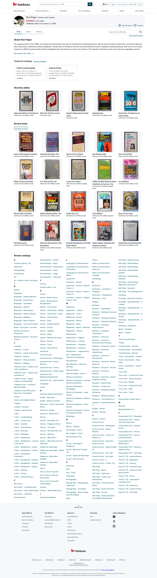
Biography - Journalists (23, 303)
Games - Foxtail (46, 327)
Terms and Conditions (107, 570)
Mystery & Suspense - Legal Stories (77, 393)
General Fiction (46, 355)
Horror (42, 468)
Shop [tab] (18, 32)
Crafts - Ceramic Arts (22, 420)
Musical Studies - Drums (75, 373)
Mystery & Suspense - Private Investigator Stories (77, 411)
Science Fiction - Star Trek (102, 453)
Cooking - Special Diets (23, 410)
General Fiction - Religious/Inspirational (49, 375)
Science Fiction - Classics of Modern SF (103, 436)
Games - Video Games (48, 348)
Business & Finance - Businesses (22, 332)
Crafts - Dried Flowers (22, 427)
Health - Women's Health (50, 401)
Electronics (18, 484)
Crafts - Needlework (22, 437)
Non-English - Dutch (74, 430)
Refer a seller (48, 526)
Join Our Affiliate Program (52, 520)
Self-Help (96, 466)
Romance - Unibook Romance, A (104, 403)
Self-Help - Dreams (99, 492)
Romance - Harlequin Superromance (100, 326)
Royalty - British (98, 408)
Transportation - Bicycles (128, 353)
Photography (71, 479)
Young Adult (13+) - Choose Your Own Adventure (129, 421)
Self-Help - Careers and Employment (101, 478)
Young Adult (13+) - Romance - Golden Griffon (130, 448)
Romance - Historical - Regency (101, 372)
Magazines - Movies (74, 320)
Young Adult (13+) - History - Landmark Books (129, 436)
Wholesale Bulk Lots (126, 409)
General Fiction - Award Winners (49, 362)
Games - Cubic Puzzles (49, 317)
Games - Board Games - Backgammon (49, 302)
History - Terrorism (47, 427)
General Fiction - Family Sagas (52, 371)
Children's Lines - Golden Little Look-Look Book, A (26, 368)
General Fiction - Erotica (49, 367)
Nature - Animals (72, 426)
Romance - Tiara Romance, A (103, 399)
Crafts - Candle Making (23, 417)
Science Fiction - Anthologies (103, 425)
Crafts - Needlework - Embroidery (22, 455)
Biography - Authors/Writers (25, 297)
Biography (18, 293)
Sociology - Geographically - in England (130, 309)
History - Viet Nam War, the (51, 431)
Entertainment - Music (49, 263)
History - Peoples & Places (50, 424)
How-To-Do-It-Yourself (49, 472)
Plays (68, 498)
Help (140, 4)
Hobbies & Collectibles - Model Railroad (52, 451)
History (43, 417)
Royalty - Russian (99, 412)
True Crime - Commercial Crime (130, 375)
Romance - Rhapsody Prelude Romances (103, 391)
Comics (17, 396)
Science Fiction (98, 422)
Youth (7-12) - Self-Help (127, 492)
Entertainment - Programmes (51, 267)
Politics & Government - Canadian (101, 274)
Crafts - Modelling (21, 434)
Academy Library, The (22, 263)
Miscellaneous (71, 361)
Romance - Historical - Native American (103, 362)
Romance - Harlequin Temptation (100, 332)
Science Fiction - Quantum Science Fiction (102, 442)
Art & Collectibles (84, 11)
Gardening (44, 351)
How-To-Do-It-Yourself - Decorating (49, 476)
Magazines (70, 307)
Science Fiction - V (99, 460)
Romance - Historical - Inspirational (101, 350)
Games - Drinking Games (49, 324)
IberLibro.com (111, 559)
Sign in (113, 4)
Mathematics (71, 334)
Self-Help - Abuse (99, 470)
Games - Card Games (48, 307)
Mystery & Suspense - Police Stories (77, 405)
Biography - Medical (21, 307)
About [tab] (28, 32)
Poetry (95, 260)
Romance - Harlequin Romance (104, 321)
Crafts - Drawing (20, 424)
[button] (140, 32)
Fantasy (43, 284)
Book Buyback (49, 523)
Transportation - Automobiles (130, 349)
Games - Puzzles (46, 341)
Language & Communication (77, 263)
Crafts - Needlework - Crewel (25, 447)
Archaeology (19, 273)
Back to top (78, 507)
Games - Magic (46, 334)
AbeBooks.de (49, 559)
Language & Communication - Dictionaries (78, 268)
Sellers (122, 11)
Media (69, 520)
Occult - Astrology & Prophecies (74, 444)
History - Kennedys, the (49, 420)
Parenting (70, 466)
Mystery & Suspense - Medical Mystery (78, 399)
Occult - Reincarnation (75, 459)
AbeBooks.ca (99, 559)
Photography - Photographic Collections (77, 484)
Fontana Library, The (48, 287)
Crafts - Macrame (21, 431)
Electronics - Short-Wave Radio (26, 490)
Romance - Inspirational (101, 383)
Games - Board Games (49, 297)
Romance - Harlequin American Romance (104, 313)
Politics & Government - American (101, 268)
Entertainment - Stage (49, 273)
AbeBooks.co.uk (36, 559)
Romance (96, 305)
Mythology (70, 416)
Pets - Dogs (70, 472)
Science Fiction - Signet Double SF (104, 448)
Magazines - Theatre (74, 331)
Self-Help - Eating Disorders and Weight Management (103, 497)
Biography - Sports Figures (24, 320)
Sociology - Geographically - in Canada (130, 303)
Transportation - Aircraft (128, 346)
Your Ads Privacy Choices (74, 533)
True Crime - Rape (125, 389)
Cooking (17, 403)
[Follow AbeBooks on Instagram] (114, 526)
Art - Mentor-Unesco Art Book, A (26, 281)
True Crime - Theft (125, 392)
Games (42, 294)
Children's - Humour (21, 356)
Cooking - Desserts (21, 407)
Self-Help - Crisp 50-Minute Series (103, 484)
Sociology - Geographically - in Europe (130, 315)
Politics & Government (101, 263)
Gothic (42, 387)
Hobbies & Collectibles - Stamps (49, 463)
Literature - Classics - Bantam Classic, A (78, 286)
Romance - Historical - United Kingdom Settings (104, 378)
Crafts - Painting (20, 470)
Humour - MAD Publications (50, 490)
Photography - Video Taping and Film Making (77, 493)
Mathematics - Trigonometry (77, 351)
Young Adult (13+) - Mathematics (126, 442)
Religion (95, 302)
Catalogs (17, 346)
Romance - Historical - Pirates (104, 367)
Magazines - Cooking (74, 310)
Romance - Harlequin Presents (104, 318)
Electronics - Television (23, 494)
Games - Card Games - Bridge (51, 310)
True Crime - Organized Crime (130, 385)
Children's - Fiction (21, 349)
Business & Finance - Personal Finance (25, 338)
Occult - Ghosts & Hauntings (77, 455)
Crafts (16, 414)
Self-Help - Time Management (130, 291)
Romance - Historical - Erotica (104, 346)
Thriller (121, 343)
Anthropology (19, 270)
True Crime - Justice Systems (129, 379)
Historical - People (47, 410)
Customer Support (95, 520)
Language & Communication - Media (78, 274)
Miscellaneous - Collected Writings (76, 365)
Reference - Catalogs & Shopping (101, 290)
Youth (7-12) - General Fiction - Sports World (130, 471)
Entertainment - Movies (49, 260)
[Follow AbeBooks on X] (114, 521)
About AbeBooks (72, 516)
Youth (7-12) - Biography (128, 460)
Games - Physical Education (51, 338)
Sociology (122, 295)
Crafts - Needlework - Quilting (26, 463)
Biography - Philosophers (23, 310)
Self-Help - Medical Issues (128, 260)
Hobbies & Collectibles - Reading (49, 457)
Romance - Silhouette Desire (103, 396)
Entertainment (20, 497)
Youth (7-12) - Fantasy (127, 463)
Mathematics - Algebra (75, 338)
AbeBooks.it (72, 559)
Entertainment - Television (50, 277)
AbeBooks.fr (61, 559)
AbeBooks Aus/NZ (85, 559)
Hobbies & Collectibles (49, 447)
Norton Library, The (73, 437)
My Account (122, 4)
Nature (69, 423)
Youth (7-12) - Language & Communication (128, 480)
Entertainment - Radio (49, 270)
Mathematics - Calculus (75, 341)
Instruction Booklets (48, 497)
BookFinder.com (78, 564)
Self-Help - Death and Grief (103, 489)
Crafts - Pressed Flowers (23, 477)
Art (15, 277)
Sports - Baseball (125, 329)
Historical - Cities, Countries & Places (52, 405)
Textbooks (105, 11)
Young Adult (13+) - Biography (130, 416)
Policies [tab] (39, 32)
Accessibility (71, 540)
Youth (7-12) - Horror (126, 476)
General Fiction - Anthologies (51, 358)
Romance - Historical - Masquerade (101, 356)
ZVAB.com (122, 559)
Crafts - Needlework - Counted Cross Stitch (26, 442)
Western (121, 406)
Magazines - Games (74, 317)
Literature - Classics (74, 282)
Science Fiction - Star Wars (102, 456)
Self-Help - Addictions (101, 473)
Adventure (18, 267)
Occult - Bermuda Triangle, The (76, 450)
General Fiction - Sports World (52, 380)
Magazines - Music (73, 324)
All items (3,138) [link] (20, 128)
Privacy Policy (71, 530)
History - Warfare (47, 434)
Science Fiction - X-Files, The (103, 463)
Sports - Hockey (124, 332)
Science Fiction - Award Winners (101, 430)
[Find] (90, 4)
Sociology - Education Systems (130, 298)
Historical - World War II (49, 414)
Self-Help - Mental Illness (128, 263)
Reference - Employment (102, 295)
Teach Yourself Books (126, 339)
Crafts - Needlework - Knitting (26, 460)
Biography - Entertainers (23, 300)
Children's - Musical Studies (25, 360)
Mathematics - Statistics (76, 348)
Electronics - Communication (25, 487)
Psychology (96, 279)
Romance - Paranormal (101, 386)
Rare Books (63, 11)
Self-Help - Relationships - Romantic (128, 277)
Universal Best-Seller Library (129, 399)
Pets (68, 469)
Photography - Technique (76, 489)
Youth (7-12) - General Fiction (130, 466)
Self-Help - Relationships (128, 267)
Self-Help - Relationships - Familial (128, 271)
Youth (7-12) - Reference (128, 485)
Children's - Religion (22, 363)
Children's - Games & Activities (26, 353)
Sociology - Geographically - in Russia (130, 321)
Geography (44, 384)
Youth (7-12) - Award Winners (130, 456)
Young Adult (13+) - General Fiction (129, 426)
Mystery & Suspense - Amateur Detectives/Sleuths (78, 381)
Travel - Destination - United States (129, 367)
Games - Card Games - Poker (51, 314)
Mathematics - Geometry (76, 344)
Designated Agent (72, 537)
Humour (43, 487)
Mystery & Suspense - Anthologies (74, 387)
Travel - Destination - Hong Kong (129, 361)
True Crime (122, 372)
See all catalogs (40, 61)
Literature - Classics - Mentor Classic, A (77, 292)
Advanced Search (19, 11)
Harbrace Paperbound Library (51, 394)
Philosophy (70, 476)
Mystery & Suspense (74, 377)
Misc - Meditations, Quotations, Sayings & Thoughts (75, 356)
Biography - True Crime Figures (26, 324)
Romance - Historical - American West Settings (101, 341)
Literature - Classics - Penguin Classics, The (78, 298)
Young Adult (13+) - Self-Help (130, 453)
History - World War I (48, 437)
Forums (69, 526)
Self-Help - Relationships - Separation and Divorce (128, 283)
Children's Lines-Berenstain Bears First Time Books (24, 391)
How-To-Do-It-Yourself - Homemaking (49, 482)
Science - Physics (99, 419)
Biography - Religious (22, 317)
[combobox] (63, 4)
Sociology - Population (127, 326)
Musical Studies (72, 370)
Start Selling (139, 11)
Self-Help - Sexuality (126, 288)
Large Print (70, 279)
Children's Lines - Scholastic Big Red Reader (25, 385)
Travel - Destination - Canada (130, 356)
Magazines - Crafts (73, 314)
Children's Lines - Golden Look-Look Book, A (26, 374)
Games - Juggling (47, 331)
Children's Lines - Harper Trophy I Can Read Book (23, 380)
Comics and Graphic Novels (24, 400)
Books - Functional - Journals (25, 327)
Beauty (16, 290)
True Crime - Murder (126, 382)
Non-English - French (74, 433)
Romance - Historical (100, 337)
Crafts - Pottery (20, 473)
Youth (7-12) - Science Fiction (129, 489)
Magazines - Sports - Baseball (78, 327)
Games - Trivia (45, 344)
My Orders (25, 526)
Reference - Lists (99, 298)
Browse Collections (42, 11)
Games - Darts (45, 320)
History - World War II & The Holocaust (51, 442)
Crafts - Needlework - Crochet (26, 450)
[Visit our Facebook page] (114, 517)
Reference (96, 285)
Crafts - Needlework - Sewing (25, 466)
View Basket (25, 530)
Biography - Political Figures (25, 314)
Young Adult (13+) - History (129, 431)
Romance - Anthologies (101, 308)
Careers (69, 523)
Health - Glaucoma (47, 397)
